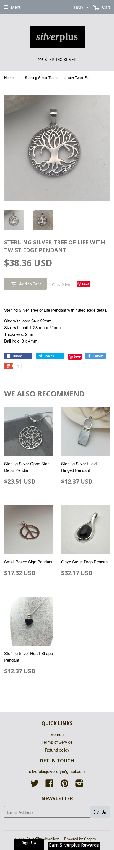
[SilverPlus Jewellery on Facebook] (49, 785)
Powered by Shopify (80, 838)
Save (85, 284)
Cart (105, 7)
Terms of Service (57, 742)
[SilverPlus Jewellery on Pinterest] (64, 785)
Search (57, 734)
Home (9, 77)
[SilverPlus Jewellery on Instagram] (79, 785)
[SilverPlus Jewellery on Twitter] (34, 785)
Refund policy (57, 750)
